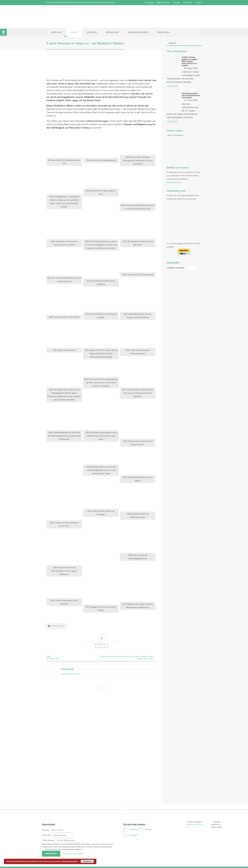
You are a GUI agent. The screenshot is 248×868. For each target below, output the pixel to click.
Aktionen (110, 656)
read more (172, 86)
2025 (57, 658)
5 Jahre (103, 656)
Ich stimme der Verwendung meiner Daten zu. (64, 849)
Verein (150, 656)
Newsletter (187, 2)
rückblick (143, 656)
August (52, 658)
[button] (3, 32)
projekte (135, 656)
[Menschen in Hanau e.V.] (66, 24)
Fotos (146, 658)
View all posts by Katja (71, 674)
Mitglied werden (163, 2)
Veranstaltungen (138, 32)
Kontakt (198, 2)
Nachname (46, 835)
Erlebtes (92, 32)
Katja (49, 656)
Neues (74, 32)
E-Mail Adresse (48, 840)
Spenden (176, 2)
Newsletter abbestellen (73, 853)
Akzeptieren (87, 861)
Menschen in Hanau (123, 656)
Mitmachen (112, 32)
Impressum (215, 824)
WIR (151, 658)
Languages (149, 2)
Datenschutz (216, 827)
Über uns (56, 32)
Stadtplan (163, 32)
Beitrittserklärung (174, 182)
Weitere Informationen (70, 861)
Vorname (45, 830)
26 (48, 658)
